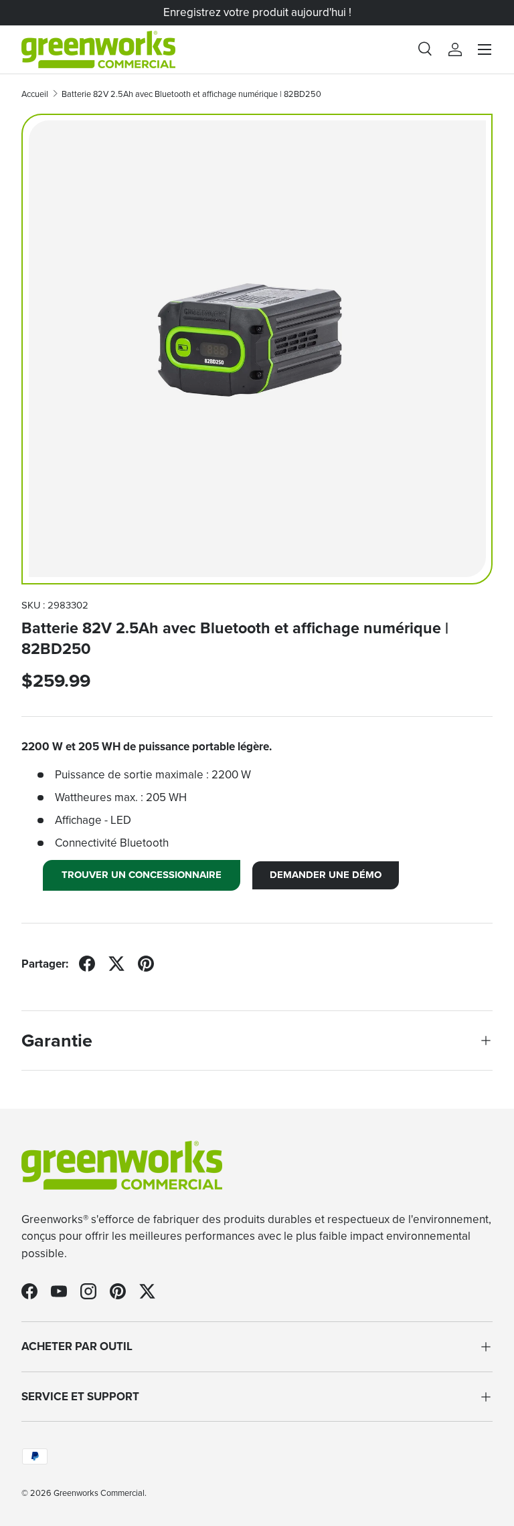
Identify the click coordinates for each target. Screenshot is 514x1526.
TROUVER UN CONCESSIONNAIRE (142, 874)
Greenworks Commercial (99, 1493)
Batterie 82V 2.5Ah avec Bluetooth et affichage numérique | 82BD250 (191, 94)
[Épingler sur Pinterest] (146, 963)
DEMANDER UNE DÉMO (325, 874)
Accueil (34, 94)
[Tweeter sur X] (116, 963)
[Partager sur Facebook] (87, 963)
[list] (257, 348)
